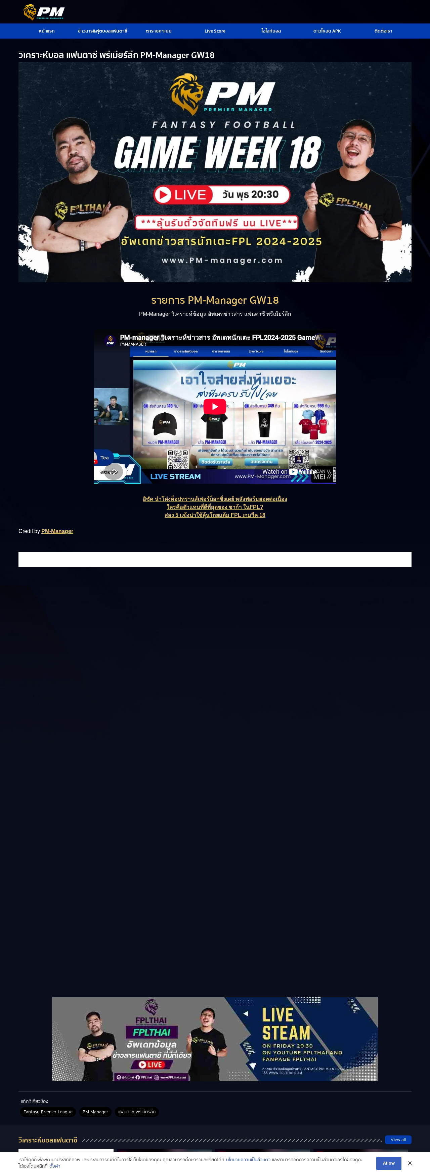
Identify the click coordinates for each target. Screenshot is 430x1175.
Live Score (215, 31)
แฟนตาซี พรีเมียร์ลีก (137, 1112)
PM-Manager (57, 531)
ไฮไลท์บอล (271, 31)
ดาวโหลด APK (327, 31)
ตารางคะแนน (159, 31)
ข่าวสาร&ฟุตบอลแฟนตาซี (102, 31)
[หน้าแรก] (215, 1039)
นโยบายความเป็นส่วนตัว (248, 1160)
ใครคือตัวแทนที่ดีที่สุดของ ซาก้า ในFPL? (215, 507)
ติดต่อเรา (383, 31)
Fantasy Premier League (48, 1112)
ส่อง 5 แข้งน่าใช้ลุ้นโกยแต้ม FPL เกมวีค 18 (215, 515)
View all (398, 1139)
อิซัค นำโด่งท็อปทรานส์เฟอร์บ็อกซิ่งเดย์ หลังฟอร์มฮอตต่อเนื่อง (215, 499)
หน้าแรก (47, 31)
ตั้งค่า (54, 1166)
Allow (389, 1163)
